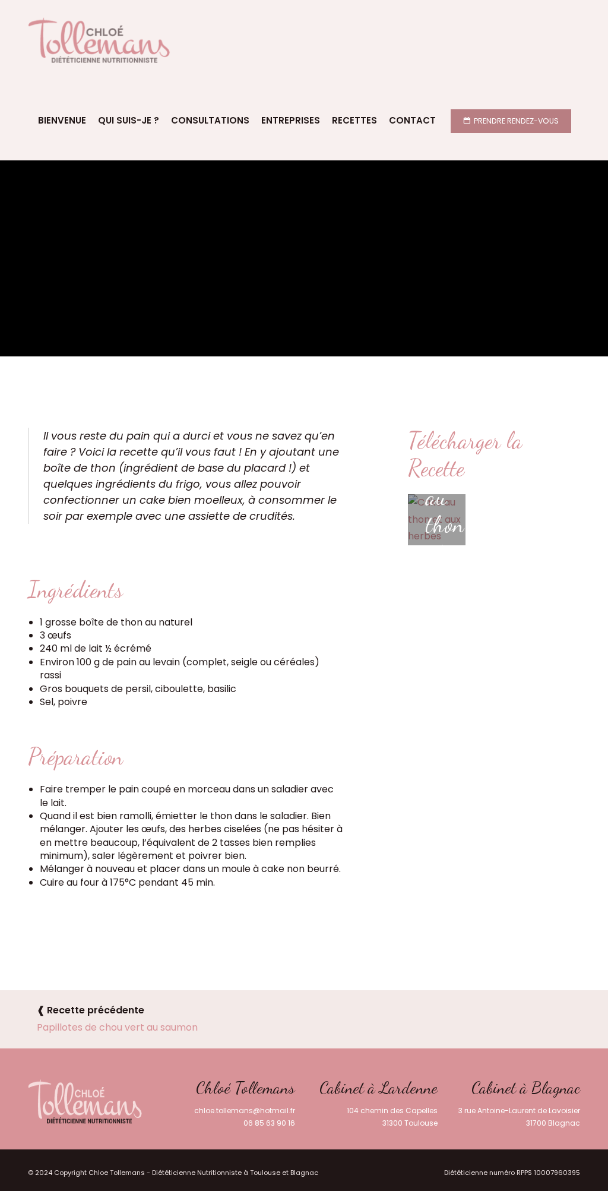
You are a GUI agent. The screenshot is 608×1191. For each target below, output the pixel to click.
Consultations (210, 120)
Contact (412, 120)
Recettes (354, 120)
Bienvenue (62, 120)
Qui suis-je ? (128, 120)
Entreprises (290, 120)
